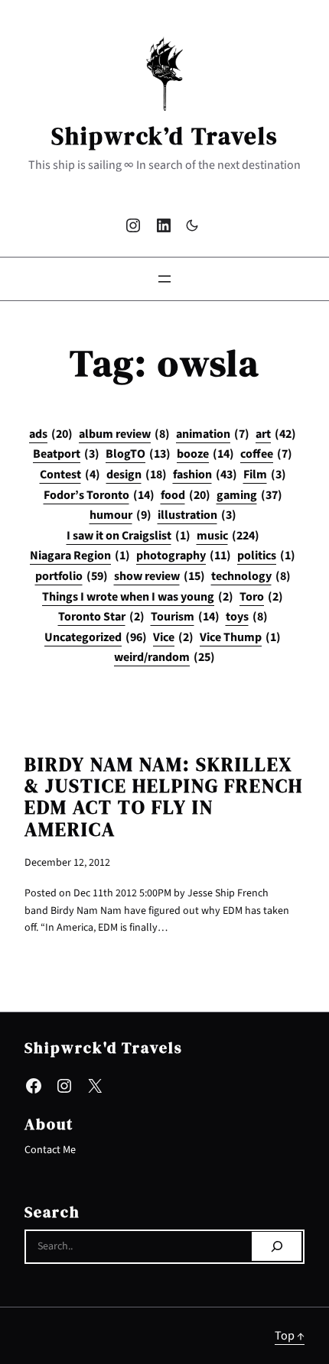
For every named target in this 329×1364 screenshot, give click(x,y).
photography (183, 555)
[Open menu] (164, 279)
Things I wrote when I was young (137, 596)
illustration (197, 515)
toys (247, 616)
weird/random (164, 657)
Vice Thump (240, 637)
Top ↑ (290, 1335)
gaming (249, 495)
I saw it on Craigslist (129, 535)
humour (120, 515)
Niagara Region (80, 555)
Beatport (66, 453)
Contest (70, 474)
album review (124, 434)
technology (251, 576)
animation (212, 434)
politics (266, 555)
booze (205, 453)
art (276, 434)
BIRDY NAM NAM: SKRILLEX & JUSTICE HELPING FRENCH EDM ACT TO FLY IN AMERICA (163, 797)
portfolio (71, 576)
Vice (173, 637)
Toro (261, 596)
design (136, 474)
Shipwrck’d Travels (165, 136)
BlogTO (138, 453)
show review (159, 576)
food (185, 495)
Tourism (185, 616)
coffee (266, 453)
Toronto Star (101, 616)
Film (264, 474)
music (228, 535)
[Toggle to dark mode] (192, 225)
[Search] (276, 1246)
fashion (205, 474)
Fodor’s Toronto (99, 495)
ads (51, 434)
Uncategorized (95, 637)
